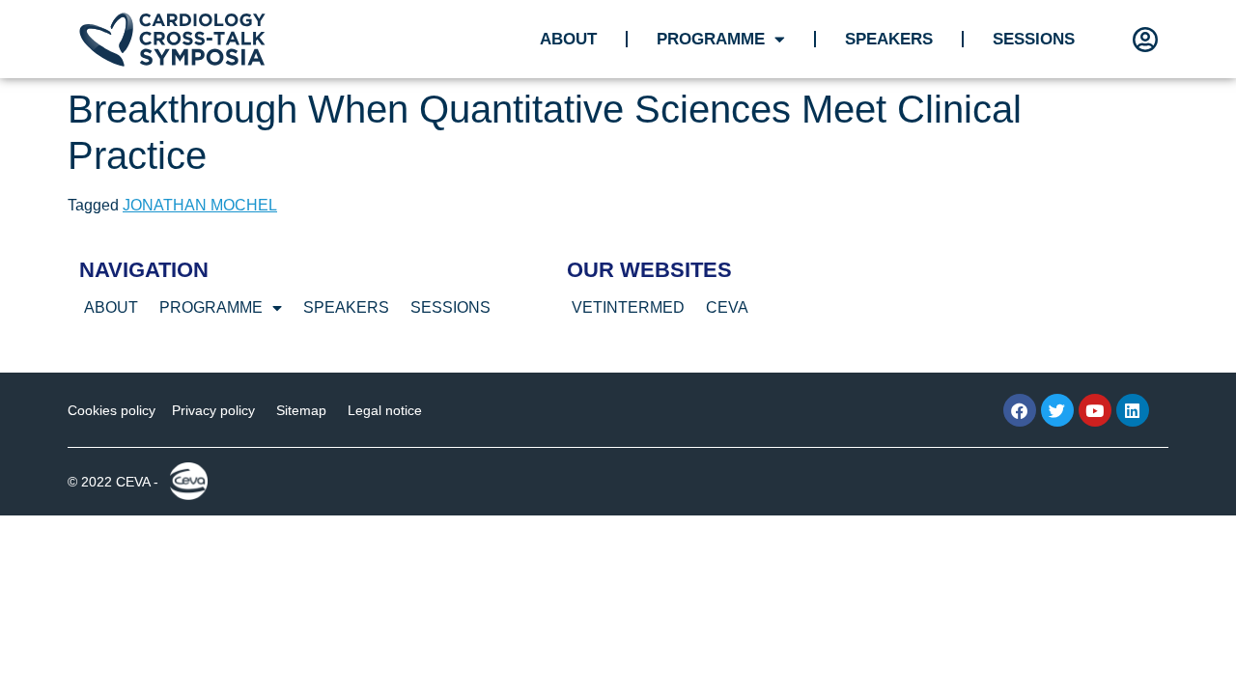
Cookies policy (111, 410)
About (568, 39)
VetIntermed (628, 307)
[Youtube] (1095, 410)
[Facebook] (1019, 410)
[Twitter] (1057, 410)
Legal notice (385, 410)
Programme (711, 39)
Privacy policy (213, 410)
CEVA (727, 307)
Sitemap (301, 410)
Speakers (889, 39)
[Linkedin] (1132, 410)
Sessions (1034, 39)
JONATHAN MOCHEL (200, 205)
